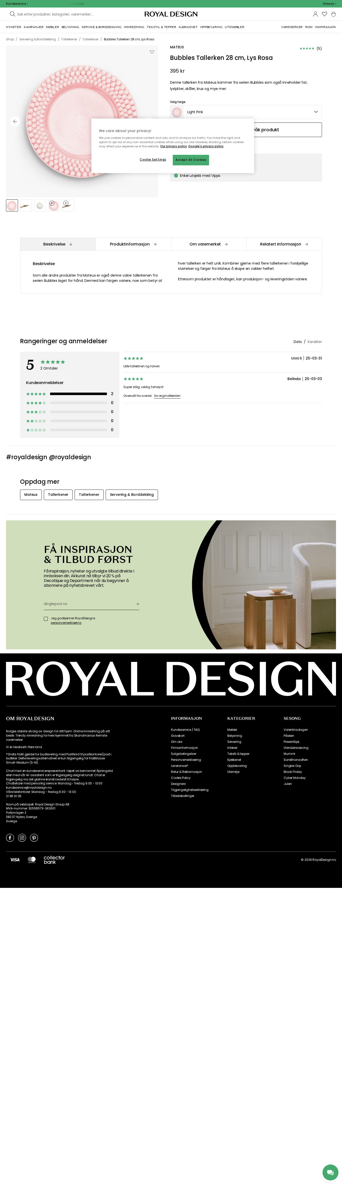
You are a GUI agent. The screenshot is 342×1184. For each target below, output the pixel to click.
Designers (178, 783)
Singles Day (292, 765)
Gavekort (178, 735)
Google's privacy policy (206, 146)
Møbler (232, 729)
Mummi (289, 753)
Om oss (177, 741)
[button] (329, 4)
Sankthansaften (296, 759)
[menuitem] (13, 27)
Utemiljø (233, 771)
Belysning (234, 735)
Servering (234, 741)
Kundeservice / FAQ (185, 729)
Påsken (289, 735)
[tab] (57, 244)
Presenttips (291, 741)
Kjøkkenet (234, 759)
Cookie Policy (181, 777)
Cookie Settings (153, 160)
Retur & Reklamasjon (186, 771)
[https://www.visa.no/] (15, 859)
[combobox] (329, 4)
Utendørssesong (296, 747)
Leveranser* (179, 765)
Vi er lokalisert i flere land (24, 747)
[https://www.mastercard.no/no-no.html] (32, 859)
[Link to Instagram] (22, 838)
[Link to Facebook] (10, 838)
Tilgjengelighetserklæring (190, 789)
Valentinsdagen (296, 729)
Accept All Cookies (191, 160)
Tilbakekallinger (182, 795)
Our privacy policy (173, 146)
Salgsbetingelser (183, 753)
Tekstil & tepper (238, 753)
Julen (288, 783)
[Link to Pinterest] (34, 838)
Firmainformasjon (184, 747)
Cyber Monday (295, 777)
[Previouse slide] (15, 121)
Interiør (232, 747)
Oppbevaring (237, 765)
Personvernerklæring (186, 759)
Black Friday (293, 771)
